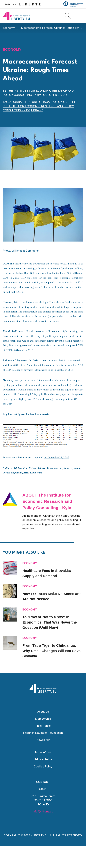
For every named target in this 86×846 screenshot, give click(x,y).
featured (32, 101)
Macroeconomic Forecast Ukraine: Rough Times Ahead (52, 27)
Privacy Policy (43, 759)
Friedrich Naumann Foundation (43, 732)
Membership (43, 718)
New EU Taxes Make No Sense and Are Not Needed (52, 596)
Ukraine (37, 110)
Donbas (17, 101)
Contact (43, 782)
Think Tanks (43, 725)
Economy (9, 27)
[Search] (68, 16)
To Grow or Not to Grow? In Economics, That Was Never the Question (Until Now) (49, 622)
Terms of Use (43, 752)
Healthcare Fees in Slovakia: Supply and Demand (46, 573)
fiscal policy (51, 101)
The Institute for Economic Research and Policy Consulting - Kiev (39, 106)
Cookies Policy (43, 766)
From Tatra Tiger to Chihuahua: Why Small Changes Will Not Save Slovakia (51, 650)
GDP (66, 101)
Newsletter (43, 739)
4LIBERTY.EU (39, 835)
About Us (43, 711)
